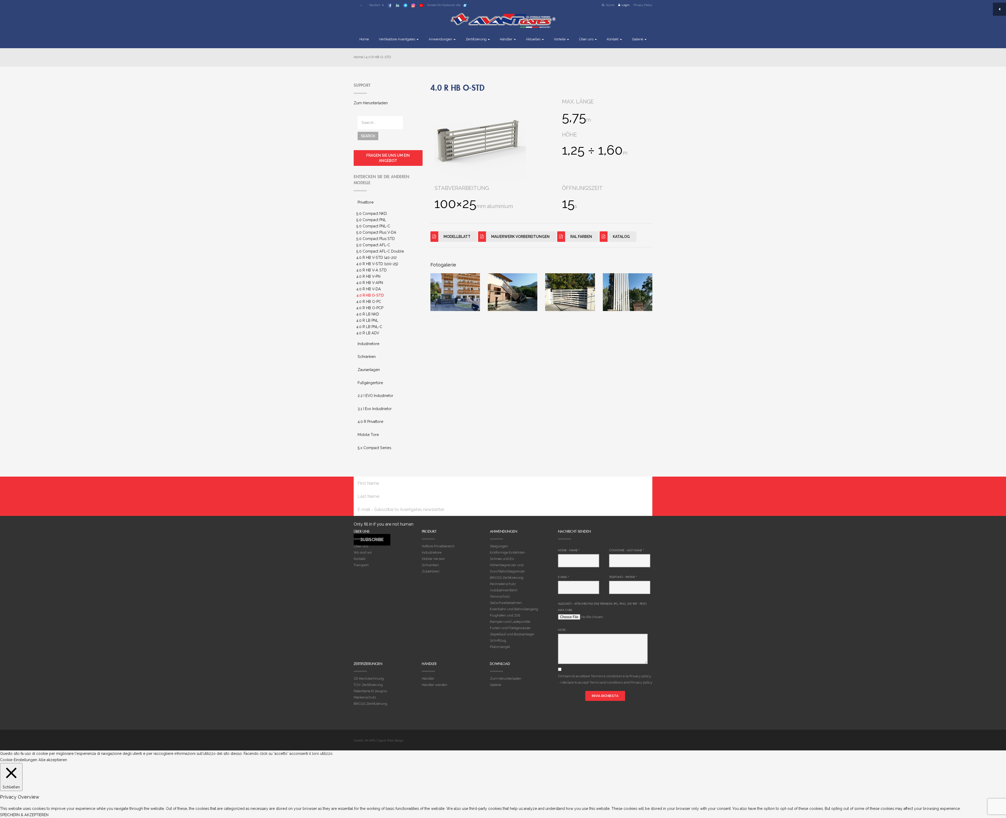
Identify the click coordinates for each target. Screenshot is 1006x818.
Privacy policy (640, 676)
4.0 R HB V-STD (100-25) (377, 264)
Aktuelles (533, 39)
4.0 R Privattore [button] (370, 421)
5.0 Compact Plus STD (375, 239)
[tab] (388, 202)
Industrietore (431, 552)
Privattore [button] (366, 202)
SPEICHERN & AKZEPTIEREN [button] (24, 815)
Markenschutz (365, 697)
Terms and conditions (606, 682)
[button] (374, 5)
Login (626, 5)
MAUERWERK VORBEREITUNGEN (520, 237)
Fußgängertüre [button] (370, 383)
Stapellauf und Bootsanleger (512, 634)
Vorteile (560, 39)
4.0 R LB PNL (367, 320)
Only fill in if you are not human (383, 524)
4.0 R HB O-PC (368, 301)
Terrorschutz (500, 596)
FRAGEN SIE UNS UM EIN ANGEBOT (388, 158)
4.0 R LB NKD (367, 314)
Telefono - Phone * (623, 577)
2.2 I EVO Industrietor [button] (375, 396)
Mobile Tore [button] (368, 435)
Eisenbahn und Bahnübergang (514, 609)
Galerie (638, 39)
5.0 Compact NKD (371, 213)
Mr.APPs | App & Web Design (384, 740)
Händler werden (434, 685)
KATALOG (621, 237)
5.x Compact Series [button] (374, 448)
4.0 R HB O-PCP (369, 308)
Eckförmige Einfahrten (507, 552)
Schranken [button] (367, 357)
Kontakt (613, 39)
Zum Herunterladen (371, 103)
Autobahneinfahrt (503, 590)
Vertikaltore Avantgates (397, 39)
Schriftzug (498, 640)
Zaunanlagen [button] (369, 370)
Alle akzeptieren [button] (53, 760)
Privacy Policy (642, 5)
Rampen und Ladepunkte (510, 622)
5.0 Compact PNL (371, 220)
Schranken (430, 565)
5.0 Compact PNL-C (373, 226)
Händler (506, 39)
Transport (361, 565)
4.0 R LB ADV (367, 333)
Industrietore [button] (368, 344)
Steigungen (499, 546)
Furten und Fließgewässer (510, 628)
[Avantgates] (503, 24)
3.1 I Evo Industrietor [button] (375, 409)
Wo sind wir (363, 552)
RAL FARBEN (581, 237)
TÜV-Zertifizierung (368, 685)
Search (368, 136)
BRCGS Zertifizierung (506, 578)
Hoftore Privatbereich (438, 546)
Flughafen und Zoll (505, 615)
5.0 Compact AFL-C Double (380, 251)
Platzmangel (500, 647)
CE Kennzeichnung (369, 678)
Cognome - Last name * (626, 550)
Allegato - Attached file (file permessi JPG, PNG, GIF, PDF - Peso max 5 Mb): (602, 607)
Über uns (586, 39)
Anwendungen (441, 39)
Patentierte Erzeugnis (370, 691)
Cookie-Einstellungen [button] (18, 760)
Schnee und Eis (502, 559)
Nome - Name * (569, 550)
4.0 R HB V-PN (368, 276)
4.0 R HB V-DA (368, 289)
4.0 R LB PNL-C (369, 327)
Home (364, 39)
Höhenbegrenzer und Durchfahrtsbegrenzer (507, 568)
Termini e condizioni (606, 676)
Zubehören (430, 571)
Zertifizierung (476, 39)
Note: (562, 630)
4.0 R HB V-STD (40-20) (376, 257)
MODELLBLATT (457, 237)
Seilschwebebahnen (506, 603)
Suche (610, 5)
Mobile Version (433, 559)
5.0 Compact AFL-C (373, 245)
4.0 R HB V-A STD (371, 270)
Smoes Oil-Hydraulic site (444, 5)
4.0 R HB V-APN (369, 283)
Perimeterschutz (503, 584)
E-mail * (563, 577)
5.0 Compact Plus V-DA (376, 232)
